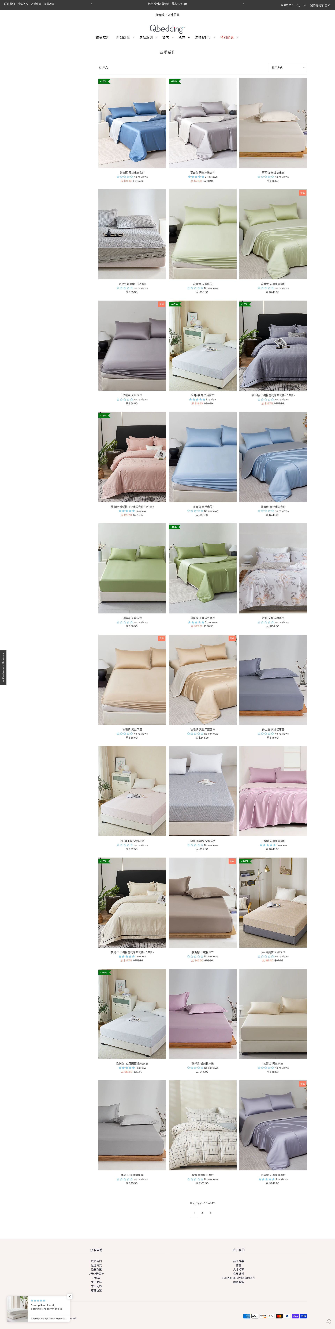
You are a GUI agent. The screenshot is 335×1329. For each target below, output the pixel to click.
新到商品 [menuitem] (123, 38)
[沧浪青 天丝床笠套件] (273, 234)
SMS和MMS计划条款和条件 (238, 1278)
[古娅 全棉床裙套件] (273, 568)
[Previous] (92, 4)
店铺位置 (36, 4)
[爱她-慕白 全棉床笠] (203, 346)
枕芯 (181, 38)
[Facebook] (30, 1309)
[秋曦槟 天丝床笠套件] (203, 680)
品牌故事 (49, 4)
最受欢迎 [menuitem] (102, 38)
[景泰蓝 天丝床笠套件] (132, 123)
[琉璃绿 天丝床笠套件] (203, 568)
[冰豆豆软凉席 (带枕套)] (132, 234)
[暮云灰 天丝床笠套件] (203, 123)
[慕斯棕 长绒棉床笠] (203, 903)
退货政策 (96, 1269)
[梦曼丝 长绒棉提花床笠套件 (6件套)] (132, 903)
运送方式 (96, 1265)
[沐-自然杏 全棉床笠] (273, 903)
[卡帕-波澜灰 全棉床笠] (203, 791)
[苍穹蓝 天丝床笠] (203, 457)
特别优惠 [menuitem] (227, 38)
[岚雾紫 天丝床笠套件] (273, 1125)
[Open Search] (298, 5)
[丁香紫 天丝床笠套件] (273, 791)
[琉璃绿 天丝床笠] (132, 568)
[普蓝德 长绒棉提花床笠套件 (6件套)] (273, 346)
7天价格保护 (96, 1274)
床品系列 (146, 38)
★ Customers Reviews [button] (3, 667)
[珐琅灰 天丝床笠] (132, 346)
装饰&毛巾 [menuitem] (203, 38)
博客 (238, 1265)
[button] (287, 5)
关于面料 (96, 1282)
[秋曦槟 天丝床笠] (132, 680)
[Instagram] (36, 1309)
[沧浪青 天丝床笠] (203, 234)
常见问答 (22, 4)
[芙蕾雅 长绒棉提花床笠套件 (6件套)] (132, 457)
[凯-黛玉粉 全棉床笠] (132, 791)
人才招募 (238, 1269)
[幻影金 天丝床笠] (273, 1014)
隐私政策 (238, 1282)
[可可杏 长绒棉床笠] (273, 123)
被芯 (165, 38)
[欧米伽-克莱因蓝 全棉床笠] (132, 1014)
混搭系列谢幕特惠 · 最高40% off (167, 4)
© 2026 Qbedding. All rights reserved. (52, 1318)
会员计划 (238, 1274)
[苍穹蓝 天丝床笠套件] (273, 457)
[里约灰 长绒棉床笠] (132, 1125)
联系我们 (9, 4)
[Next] (243, 4)
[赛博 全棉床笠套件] (203, 1125)
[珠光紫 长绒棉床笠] (203, 1014)
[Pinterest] (43, 1309)
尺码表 (96, 1278)
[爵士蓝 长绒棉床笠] (273, 680)
